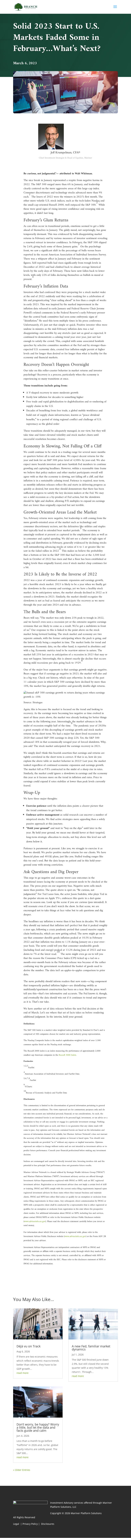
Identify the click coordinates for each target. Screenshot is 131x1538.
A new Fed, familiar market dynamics (91, 1347)
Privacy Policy (30, 1523)
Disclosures (47, 1523)
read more (22, 1373)
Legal (16, 1523)
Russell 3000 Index (67, 1055)
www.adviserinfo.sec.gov (34, 1221)
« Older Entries (21, 1470)
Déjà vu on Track (28, 1346)
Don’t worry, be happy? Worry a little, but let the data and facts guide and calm (38, 1427)
